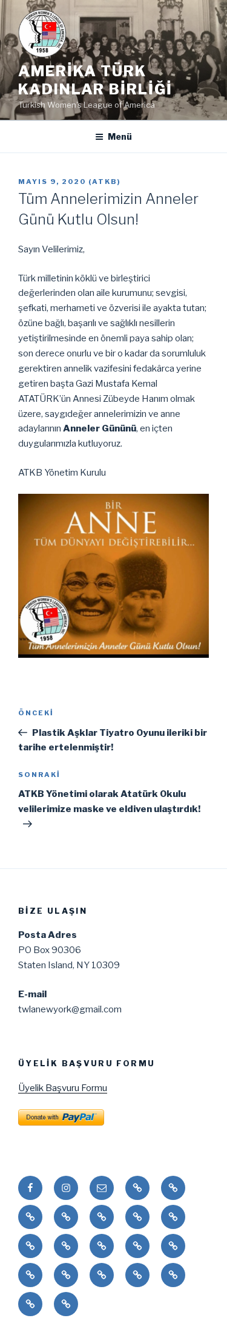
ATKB (104, 181)
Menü (120, 136)
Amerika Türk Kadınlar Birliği (95, 80)
